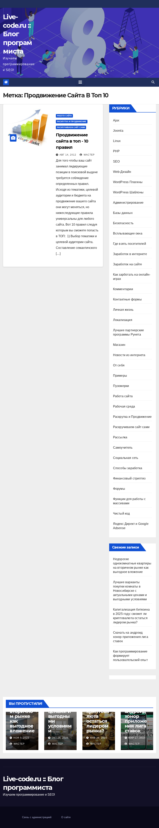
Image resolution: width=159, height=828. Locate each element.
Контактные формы (127, 299)
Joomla (118, 130)
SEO (116, 161)
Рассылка (120, 437)
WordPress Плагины (128, 182)
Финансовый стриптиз (129, 478)
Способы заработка (127, 468)
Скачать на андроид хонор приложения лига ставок (130, 637)
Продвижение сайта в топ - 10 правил (72, 141)
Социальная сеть (125, 457)
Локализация (122, 320)
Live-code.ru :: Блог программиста (17, 34)
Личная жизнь (123, 309)
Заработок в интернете (130, 254)
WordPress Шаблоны (128, 192)
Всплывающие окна (127, 233)
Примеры (120, 375)
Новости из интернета (129, 355)
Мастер (89, 154)
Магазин (119, 344)
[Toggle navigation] (80, 82)
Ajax (116, 120)
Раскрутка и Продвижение (71, 121)
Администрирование (128, 202)
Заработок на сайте (127, 264)
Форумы (119, 488)
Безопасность (123, 223)
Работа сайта (64, 116)
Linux (117, 141)
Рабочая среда (124, 406)
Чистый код (121, 513)
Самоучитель (122, 447)
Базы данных (123, 213)
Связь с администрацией (36, 817)
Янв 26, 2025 (98, 737)
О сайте (66, 817)
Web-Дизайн (122, 171)
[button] (153, 82)
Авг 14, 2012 (68, 154)
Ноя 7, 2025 (21, 737)
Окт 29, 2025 (60, 737)
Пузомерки (121, 386)
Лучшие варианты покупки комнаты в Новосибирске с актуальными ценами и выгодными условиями (130, 591)
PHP (116, 151)
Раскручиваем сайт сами (71, 127)
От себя (118, 365)
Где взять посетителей (129, 243)
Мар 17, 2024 (137, 737)
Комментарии (123, 289)
